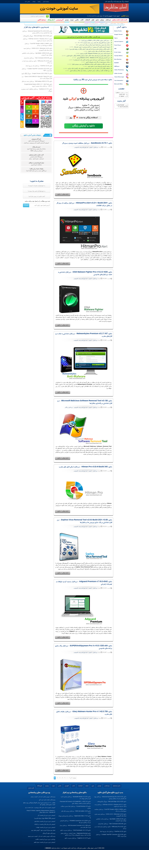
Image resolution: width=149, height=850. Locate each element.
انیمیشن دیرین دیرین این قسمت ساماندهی (44, 821)
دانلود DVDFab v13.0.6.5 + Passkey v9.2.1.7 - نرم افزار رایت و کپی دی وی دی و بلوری (37, 39)
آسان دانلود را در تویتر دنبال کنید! (37, 196)
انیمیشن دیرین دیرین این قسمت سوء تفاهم (44, 842)
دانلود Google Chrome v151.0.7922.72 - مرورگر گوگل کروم (37, 73)
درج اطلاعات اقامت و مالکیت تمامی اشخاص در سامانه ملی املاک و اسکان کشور (90, 70)
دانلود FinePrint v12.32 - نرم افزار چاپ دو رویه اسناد (39, 65)
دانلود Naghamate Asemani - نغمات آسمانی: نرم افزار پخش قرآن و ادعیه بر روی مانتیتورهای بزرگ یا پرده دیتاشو (76, 834)
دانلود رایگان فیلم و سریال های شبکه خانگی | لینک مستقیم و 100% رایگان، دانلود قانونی (88, 55)
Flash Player (117, 45)
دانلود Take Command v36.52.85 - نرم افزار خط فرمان (38, 58)
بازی (97, 20)
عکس (77, 20)
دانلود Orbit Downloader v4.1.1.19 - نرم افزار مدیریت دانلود (75, 830)
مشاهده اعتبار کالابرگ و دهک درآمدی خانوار (99, 51)
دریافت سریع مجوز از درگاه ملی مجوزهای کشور (98, 62)
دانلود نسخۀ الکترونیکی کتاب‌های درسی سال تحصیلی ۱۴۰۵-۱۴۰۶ (94, 42)
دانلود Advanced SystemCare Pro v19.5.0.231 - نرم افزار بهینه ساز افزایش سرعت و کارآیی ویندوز (37, 32)
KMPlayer (116, 66)
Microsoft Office (118, 84)
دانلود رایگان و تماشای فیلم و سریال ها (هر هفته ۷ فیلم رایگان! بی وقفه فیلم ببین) (90, 49)
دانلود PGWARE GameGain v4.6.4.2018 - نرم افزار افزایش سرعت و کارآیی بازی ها (75, 821)
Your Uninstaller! (118, 80)
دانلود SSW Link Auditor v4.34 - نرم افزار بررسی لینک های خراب (76, 812)
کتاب (81, 20)
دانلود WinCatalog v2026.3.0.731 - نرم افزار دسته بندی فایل (37, 81)
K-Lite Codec (117, 52)
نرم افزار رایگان (69, 407)
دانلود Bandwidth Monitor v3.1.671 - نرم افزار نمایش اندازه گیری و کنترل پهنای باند (76, 797)
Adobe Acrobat (118, 73)
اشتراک (26, 205)
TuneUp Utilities (118, 55)
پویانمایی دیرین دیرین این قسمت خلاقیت (45, 839)
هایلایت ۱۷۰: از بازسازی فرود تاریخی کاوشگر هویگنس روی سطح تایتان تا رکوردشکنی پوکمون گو (39, 803)
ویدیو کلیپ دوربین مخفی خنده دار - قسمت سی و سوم (41, 836)
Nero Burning (117, 59)
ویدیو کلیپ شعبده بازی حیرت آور (47, 799)
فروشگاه (39, 786)
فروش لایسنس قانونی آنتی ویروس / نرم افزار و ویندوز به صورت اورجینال (92, 47)
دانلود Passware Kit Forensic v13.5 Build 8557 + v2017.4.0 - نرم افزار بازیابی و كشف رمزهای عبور (75, 802)
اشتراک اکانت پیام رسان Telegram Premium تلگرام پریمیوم (95, 53)
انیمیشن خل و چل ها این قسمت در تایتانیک (44, 824)
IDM (115, 48)
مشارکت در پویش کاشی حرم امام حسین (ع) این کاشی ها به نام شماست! (91, 59)
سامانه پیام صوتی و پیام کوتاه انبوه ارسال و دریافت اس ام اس (94, 44)
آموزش (67, 786)
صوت (71, 20)
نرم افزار (108, 20)
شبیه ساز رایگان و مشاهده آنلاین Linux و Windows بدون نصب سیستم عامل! (91, 64)
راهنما (39, 1)
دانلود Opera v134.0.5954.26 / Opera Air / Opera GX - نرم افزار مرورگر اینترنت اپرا (37, 77)
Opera (116, 38)
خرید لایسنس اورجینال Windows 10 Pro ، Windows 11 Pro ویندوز (93, 57)
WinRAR (116, 62)
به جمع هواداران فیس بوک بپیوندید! (36, 191)
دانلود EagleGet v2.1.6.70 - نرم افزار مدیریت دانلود (78, 838)
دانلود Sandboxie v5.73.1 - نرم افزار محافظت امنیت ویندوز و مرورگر (87, 143)
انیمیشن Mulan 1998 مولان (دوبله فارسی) (44, 818)
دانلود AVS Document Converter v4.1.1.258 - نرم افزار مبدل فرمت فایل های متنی (75, 826)
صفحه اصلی (46, 1)
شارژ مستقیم (116, 786)
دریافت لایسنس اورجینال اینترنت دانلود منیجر (99, 66)
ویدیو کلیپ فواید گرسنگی (49, 833)
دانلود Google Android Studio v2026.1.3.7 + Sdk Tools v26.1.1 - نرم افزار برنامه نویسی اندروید (38, 85)
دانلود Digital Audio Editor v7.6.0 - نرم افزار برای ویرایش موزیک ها (74, 816)
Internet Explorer (118, 41)
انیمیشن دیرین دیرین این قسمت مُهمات (45, 827)
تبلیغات (34, 1)
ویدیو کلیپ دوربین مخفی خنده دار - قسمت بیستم (43, 796)
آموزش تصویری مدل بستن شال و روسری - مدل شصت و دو (40, 807)
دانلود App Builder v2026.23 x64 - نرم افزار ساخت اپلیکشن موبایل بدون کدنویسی (37, 54)
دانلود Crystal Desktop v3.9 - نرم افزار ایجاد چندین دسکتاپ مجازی (76, 807)
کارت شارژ (31, 788)
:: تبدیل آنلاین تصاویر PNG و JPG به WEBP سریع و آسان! (95, 40)
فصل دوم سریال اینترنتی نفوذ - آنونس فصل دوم (43, 830)
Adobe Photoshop (119, 69)
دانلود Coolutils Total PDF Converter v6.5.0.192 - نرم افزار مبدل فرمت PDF (37, 69)
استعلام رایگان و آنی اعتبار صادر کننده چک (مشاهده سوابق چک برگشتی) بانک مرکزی (89, 68)
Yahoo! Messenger (119, 76)
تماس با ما (27, 1)
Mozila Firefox (118, 31)
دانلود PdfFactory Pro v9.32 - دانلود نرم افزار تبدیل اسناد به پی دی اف (37, 61)
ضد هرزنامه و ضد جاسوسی (91, 23)
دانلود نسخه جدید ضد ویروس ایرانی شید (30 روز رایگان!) (92, 80)
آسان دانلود (116, 7)
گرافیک (87, 20)
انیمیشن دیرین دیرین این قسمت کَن (46, 815)
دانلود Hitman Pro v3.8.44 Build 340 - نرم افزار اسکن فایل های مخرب (85, 467)
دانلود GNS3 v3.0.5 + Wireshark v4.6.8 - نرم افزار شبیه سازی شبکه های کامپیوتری (38, 49)
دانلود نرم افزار (104, 23)
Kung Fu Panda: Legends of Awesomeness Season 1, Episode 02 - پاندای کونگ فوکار (41, 811)
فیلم (93, 20)
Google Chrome (118, 34)
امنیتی (90, 147)
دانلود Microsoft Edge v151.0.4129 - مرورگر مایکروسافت (37, 35)
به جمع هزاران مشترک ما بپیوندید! (36, 185)
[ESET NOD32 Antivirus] (83, 29)
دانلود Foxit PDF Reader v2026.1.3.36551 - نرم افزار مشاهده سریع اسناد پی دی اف (38, 44)
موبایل (102, 20)
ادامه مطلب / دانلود (62, 194)
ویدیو (66, 20)
